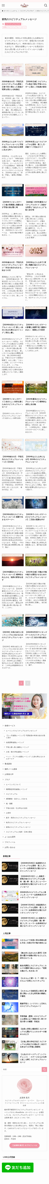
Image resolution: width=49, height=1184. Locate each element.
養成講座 (8, 764)
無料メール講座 (11, 769)
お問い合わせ (10, 847)
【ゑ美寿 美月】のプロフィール (24, 1145)
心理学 (8, 813)
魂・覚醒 (9, 803)
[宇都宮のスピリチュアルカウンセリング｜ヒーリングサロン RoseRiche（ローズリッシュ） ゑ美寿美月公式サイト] (24, 5)
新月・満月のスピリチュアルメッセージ (20, 818)
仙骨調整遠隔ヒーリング (15, 742)
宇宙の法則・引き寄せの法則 (16, 808)
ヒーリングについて (14, 784)
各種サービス (10, 726)
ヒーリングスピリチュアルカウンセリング (21, 731)
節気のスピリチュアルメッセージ (18, 827)
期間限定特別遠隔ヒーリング (16, 789)
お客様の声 (9, 774)
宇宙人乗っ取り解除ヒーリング (17, 747)
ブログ (7, 780)
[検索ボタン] (45, 5)
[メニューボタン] (3, 5)
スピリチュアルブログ (12, 24)
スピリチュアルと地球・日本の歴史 (19, 832)
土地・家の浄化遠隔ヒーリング (17, 752)
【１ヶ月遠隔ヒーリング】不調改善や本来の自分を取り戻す (25, 737)
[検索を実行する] (44, 1069)
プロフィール (10, 842)
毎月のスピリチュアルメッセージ (18, 822)
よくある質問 (10, 837)
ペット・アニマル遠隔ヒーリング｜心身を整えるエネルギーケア (25, 758)
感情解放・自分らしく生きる (16, 799)
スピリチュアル (11, 794)
